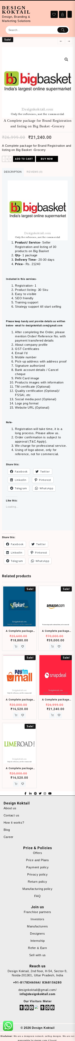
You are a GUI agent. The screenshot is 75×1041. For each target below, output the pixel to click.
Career (9, 837)
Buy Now (47, 158)
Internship (37, 940)
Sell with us (37, 955)
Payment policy (37, 867)
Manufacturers (37, 926)
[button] (37, 82)
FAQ (37, 896)
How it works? (14, 822)
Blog (7, 829)
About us (10, 808)
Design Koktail (16, 10)
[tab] (13, 172)
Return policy (37, 881)
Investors (37, 919)
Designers (37, 933)
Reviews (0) (35, 171)
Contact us (11, 815)
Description (13, 171)
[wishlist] (23, 647)
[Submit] (62, 30)
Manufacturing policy (37, 888)
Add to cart (24, 158)
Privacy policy (37, 874)
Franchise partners (37, 912)
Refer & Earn (37, 948)
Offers (37, 853)
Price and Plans (37, 860)
